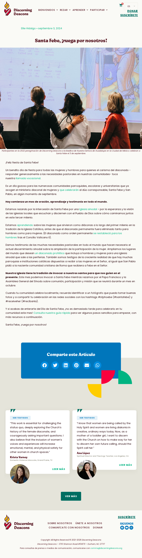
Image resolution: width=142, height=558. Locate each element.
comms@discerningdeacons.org (106, 548)
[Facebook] (122, 528)
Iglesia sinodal (88, 209)
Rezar (64, 10)
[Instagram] (131, 528)
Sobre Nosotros (60, 523)
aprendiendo (25, 225)
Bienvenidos (46, 10)
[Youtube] (127, 528)
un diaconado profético (49, 253)
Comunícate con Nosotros (69, 527)
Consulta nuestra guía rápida (52, 313)
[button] (44, 365)
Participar (97, 10)
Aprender (79, 10)
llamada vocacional (28, 178)
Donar (98, 527)
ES (129, 6)
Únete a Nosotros (88, 523)
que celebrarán (69, 190)
